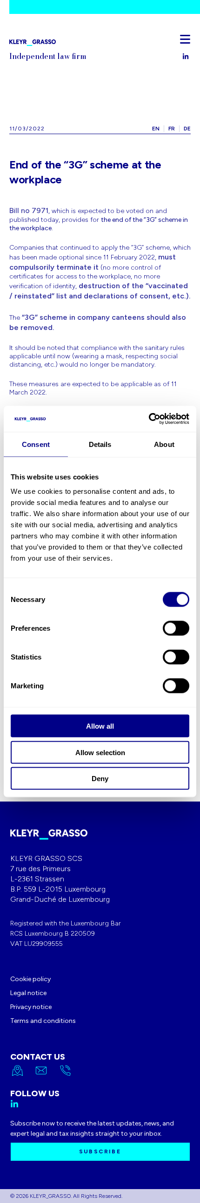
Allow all (100, 726)
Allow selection (100, 752)
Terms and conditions (43, 1021)
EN (156, 128)
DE (187, 128)
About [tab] (164, 444)
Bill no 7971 (28, 210)
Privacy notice (31, 1007)
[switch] (176, 628)
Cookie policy (30, 979)
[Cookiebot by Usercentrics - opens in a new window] (148, 419)
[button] (185, 39)
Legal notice (28, 993)
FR (171, 128)
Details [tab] (100, 444)
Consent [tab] (36, 444)
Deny (100, 779)
